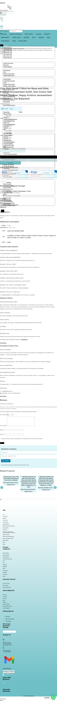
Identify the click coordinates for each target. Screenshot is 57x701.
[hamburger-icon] (1, 45)
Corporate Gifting (22, 41)
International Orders (7, 587)
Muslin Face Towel (8, 189)
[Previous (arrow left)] (0, 700)
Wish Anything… (4, 10)
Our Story (5, 598)
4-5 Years (33, 235)
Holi (3, 562)
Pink (13, 231)
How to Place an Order (7, 606)
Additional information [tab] (6, 200)
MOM (48, 37)
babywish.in (25, 339)
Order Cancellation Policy (8, 538)
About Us (5, 594)
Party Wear (5, 574)
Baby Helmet (7, 101)
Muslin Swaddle (7, 184)
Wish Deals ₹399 (8, 52)
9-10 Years (14, 237)
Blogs (4, 600)
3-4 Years (28, 235)
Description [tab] (3, 198)
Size (1, 135)
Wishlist (4, 518)
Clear (4, 147)
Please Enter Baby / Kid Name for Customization (13, 148)
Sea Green (17, 231)
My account (5, 516)
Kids (4, 560)
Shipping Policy (6, 524)
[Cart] (1, 22)
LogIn (4, 544)
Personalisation (5, 41)
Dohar (5, 194)
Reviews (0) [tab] (3, 207)
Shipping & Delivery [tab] (5, 204)
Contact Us (5, 596)
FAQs (4, 542)
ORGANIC (41, 37)
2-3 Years (22, 235)
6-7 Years (45, 235)
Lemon (9, 231)
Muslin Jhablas (7, 187)
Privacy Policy (5, 527)
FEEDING (26, 37)
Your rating (3, 414)
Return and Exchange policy (8, 536)
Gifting (14, 41)
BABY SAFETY (5, 37)
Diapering (38, 34)
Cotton (9, 242)
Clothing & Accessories (16, 34)
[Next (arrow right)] (2, 700)
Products (4, 602)
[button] (4, 34)
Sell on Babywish (6, 608)
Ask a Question (5, 460)
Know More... (3, 343)
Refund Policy (5, 540)
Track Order (5, 520)
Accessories (5, 570)
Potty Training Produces (9, 105)
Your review (3, 425)
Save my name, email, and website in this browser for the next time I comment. (22, 438)
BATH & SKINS (29, 34)
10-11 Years (20, 237)
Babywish (2, 3)
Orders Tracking (6, 534)
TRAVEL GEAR (16, 37)
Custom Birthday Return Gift (11, 170)
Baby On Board (6, 555)
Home (1, 48)
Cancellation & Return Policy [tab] (7, 205)
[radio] (9, 116)
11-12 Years (27, 237)
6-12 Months (10, 235)
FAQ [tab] (1, 202)
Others (4, 576)
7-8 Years (50, 235)
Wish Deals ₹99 (7, 47)
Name (2, 430)
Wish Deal (4, 34)
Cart (4, 514)
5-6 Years (39, 235)
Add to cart (28, 157)
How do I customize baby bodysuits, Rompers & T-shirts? (9, 532)
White (22, 231)
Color (1, 118)
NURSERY (47, 34)
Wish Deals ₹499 (8, 54)
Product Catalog (6, 604)
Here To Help (5, 585)
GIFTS (33, 37)
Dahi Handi (21, 48)
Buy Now (28, 160)
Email (2, 434)
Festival (15, 48)
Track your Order (6, 583)
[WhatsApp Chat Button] (53, 697)
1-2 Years (16, 235)
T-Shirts (29, 191)
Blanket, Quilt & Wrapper (10, 86)
